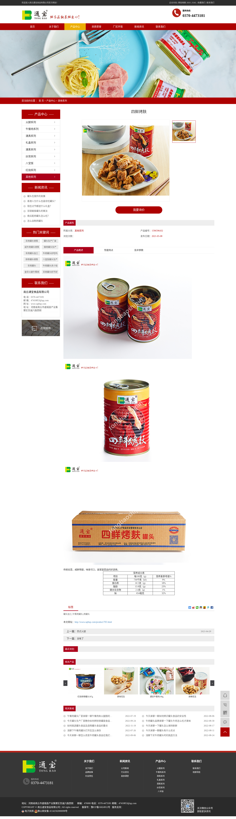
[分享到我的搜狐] (204, 607)
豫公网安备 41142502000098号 (52, 811)
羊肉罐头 (32, 265)
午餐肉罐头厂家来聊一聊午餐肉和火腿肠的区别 (90, 716)
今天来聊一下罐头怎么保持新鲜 (161, 725)
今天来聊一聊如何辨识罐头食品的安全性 (166, 716)
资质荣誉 (96, 26)
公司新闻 (125, 768)
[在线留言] (225, 722)
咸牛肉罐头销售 (32, 247)
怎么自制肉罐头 (35, 221)
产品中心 (75, 26)
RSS (189, 3)
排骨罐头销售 (32, 259)
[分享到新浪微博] (193, 607)
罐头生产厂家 (50, 241)
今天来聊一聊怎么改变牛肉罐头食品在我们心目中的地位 (95, 735)
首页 (32, 26)
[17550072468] (225, 705)
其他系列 (62, 100)
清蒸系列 (31, 149)
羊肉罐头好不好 (50, 272)
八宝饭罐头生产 (50, 259)
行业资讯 (125, 772)
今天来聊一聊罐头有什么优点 (160, 730)
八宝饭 (29, 163)
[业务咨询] (225, 695)
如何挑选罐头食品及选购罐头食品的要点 (87, 725)
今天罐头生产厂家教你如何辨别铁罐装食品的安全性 (93, 721)
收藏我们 (201, 3)
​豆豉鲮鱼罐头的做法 (37, 211)
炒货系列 (31, 156)
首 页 (41, 100)
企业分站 (173, 3)
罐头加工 (67, 614)
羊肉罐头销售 (32, 241)
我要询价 (139, 210)
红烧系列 (31, 170)
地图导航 (196, 772)
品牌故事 (89, 772)
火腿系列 (31, 122)
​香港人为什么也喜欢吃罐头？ (42, 201)
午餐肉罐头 (77, 614)
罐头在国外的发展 (36, 196)
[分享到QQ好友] (201, 607)
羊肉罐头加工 (32, 253)
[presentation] (65, 683)
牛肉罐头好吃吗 (50, 253)
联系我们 (210, 3)
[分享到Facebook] (212, 607)
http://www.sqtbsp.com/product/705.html (93, 622)
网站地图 (182, 3)
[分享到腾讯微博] (208, 607)
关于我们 (54, 26)
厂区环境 (118, 26)
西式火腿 (81, 631)
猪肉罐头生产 (50, 247)
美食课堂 (125, 776)
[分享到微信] (197, 607)
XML (194, 3)
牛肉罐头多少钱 (50, 265)
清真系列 (31, 136)
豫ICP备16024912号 (100, 807)
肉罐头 (86, 614)
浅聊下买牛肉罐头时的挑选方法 (161, 735)
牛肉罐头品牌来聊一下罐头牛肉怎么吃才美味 (168, 721)
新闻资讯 (139, 26)
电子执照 (29, 811)
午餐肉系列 (32, 129)
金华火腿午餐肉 (32, 272)
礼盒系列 (31, 142)
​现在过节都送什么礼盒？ (39, 206)
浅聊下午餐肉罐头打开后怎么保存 (84, 730)
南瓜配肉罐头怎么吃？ (38, 216)
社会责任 (89, 776)
